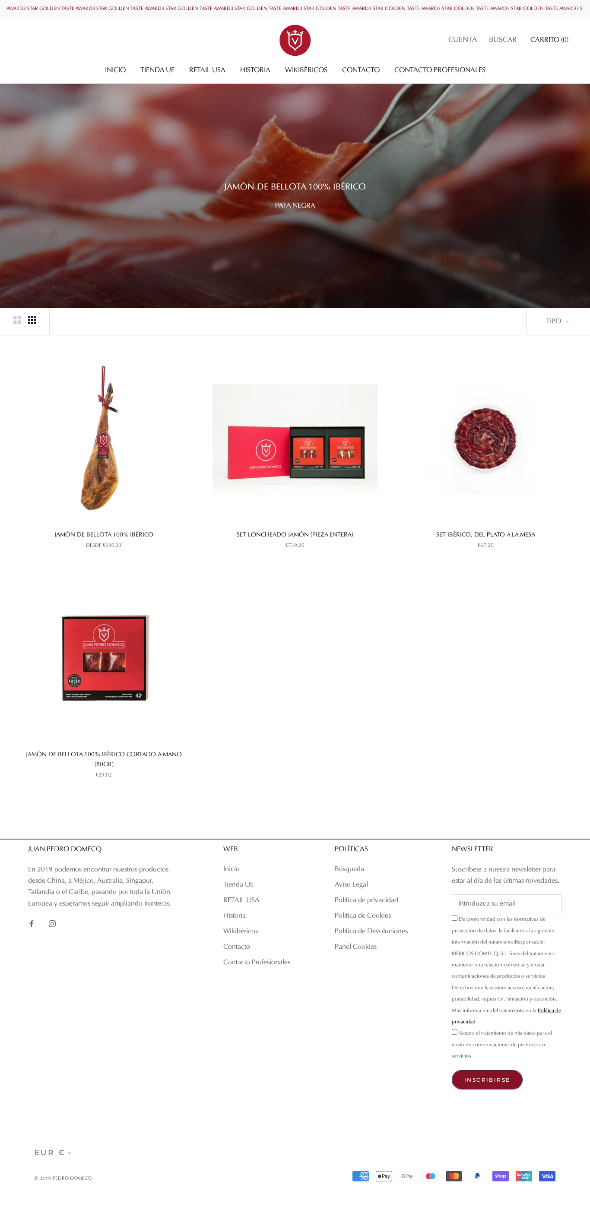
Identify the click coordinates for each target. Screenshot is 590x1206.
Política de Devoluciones (371, 931)
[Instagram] (52, 923)
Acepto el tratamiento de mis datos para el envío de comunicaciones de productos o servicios (502, 1045)
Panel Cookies (356, 947)
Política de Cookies (363, 915)
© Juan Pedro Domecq (63, 1178)
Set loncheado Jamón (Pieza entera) (295, 535)
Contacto (361, 70)
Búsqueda (349, 869)
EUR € (50, 1152)
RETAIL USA (207, 70)
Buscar (503, 40)
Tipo (554, 321)
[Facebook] (31, 923)
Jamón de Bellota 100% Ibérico (103, 535)
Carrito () (549, 40)
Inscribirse (487, 1080)
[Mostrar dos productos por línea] (17, 320)
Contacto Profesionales (439, 70)
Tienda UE (157, 70)
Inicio (115, 70)
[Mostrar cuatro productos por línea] (32, 320)
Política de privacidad (366, 900)
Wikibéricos (306, 70)
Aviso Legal (351, 884)
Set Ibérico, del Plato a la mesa (485, 535)
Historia (255, 70)
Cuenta (462, 40)
